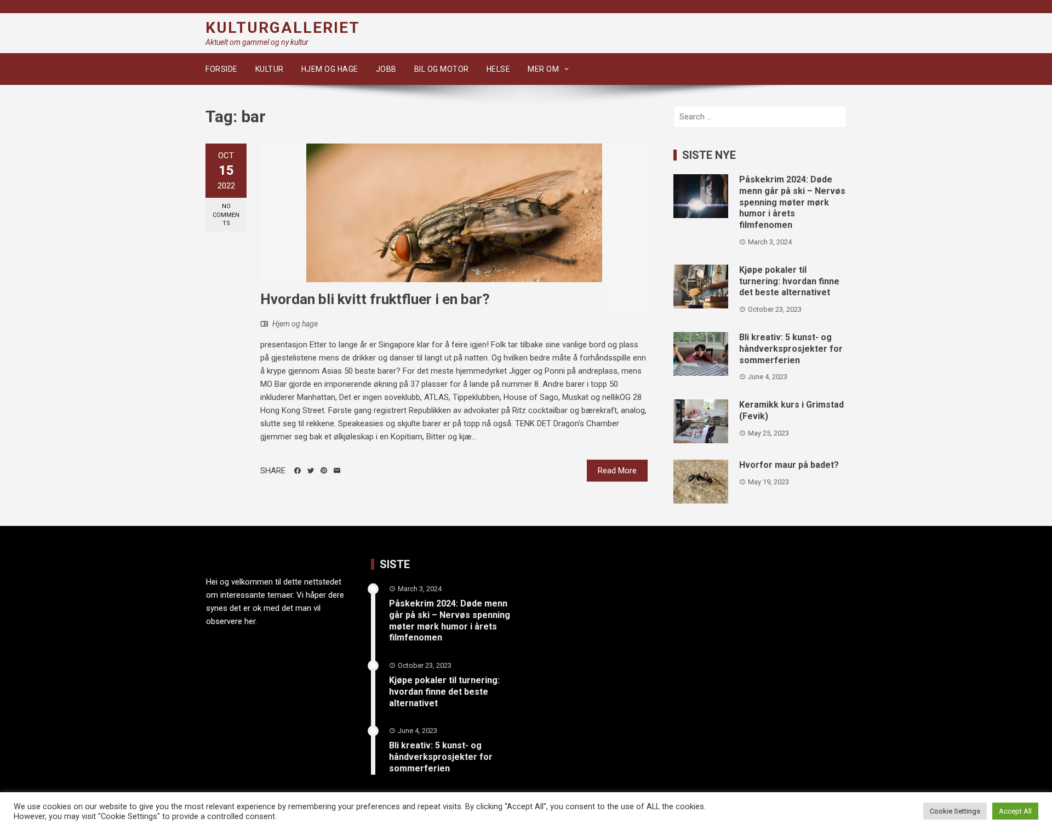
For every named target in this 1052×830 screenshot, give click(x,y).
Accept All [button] (1015, 811)
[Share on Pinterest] (323, 471)
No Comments (226, 215)
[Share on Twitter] (310, 471)
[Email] (337, 471)
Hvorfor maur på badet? (789, 465)
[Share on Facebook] (297, 471)
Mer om (543, 69)
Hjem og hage (329, 69)
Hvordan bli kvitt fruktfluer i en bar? (375, 299)
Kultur (269, 69)
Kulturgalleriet (282, 28)
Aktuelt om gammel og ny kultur (256, 42)
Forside (221, 69)
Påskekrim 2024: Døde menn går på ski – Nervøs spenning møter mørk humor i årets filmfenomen (792, 202)
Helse (499, 69)
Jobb (386, 69)
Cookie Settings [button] (955, 811)
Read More (617, 471)
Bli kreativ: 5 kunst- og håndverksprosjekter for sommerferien (791, 348)
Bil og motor (441, 69)
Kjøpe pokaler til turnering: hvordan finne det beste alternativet (789, 281)
